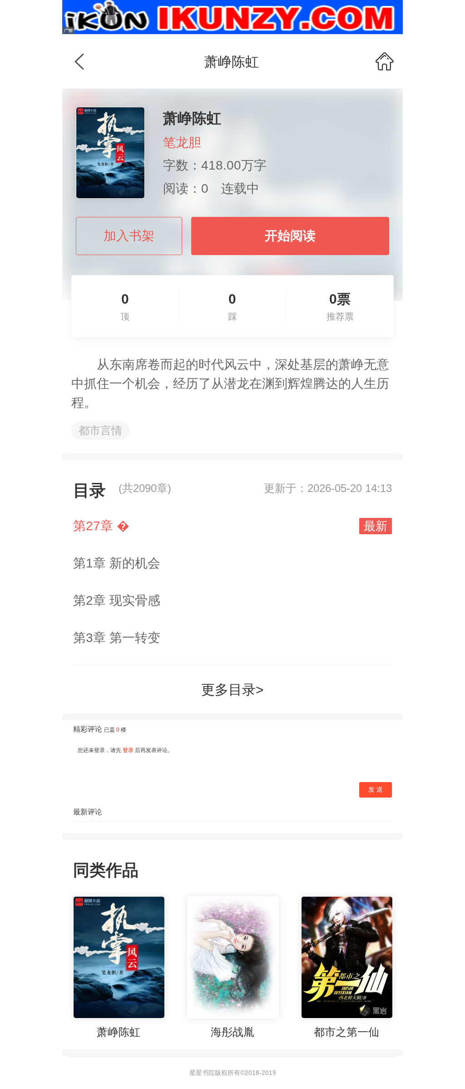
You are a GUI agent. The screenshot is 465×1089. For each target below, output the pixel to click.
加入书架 (129, 236)
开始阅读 (290, 236)
